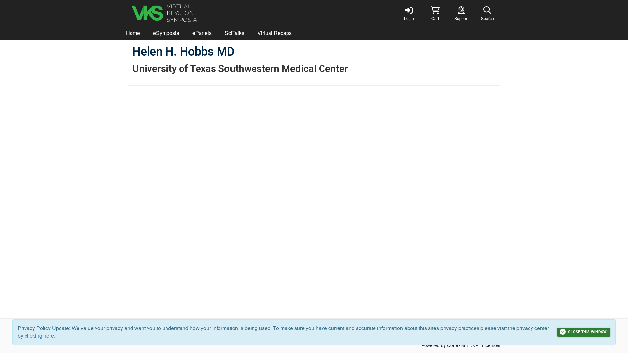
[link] (409, 13)
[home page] (190, 13)
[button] (435, 13)
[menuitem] (133, 33)
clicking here (39, 335)
